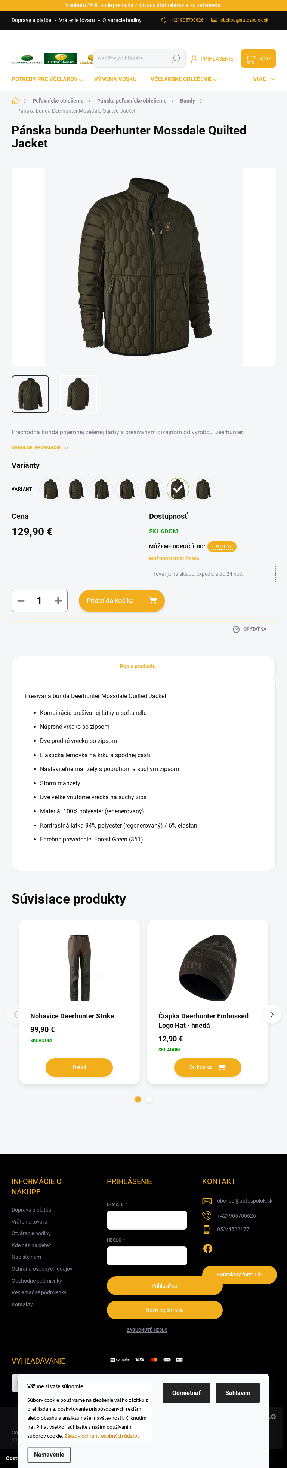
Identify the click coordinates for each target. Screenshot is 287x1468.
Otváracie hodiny (122, 20)
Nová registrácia (165, 1310)
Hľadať (176, 58)
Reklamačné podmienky (39, 1292)
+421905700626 (236, 1216)
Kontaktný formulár (239, 1274)
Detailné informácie (36, 447)
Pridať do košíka (110, 600)
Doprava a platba (32, 20)
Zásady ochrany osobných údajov (102, 1436)
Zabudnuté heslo (147, 1330)
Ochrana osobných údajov (42, 1269)
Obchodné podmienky (37, 1281)
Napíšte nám (26, 1257)
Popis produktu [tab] (138, 666)
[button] (138, 1099)
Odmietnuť (186, 1393)
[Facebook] (207, 1247)
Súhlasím (237, 1393)
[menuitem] (49, 79)
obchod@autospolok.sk (244, 1201)
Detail (79, 1067)
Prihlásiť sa (165, 1286)
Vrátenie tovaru (77, 20)
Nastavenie (49, 1454)
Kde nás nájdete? (31, 1245)
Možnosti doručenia (174, 558)
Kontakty (22, 1304)
